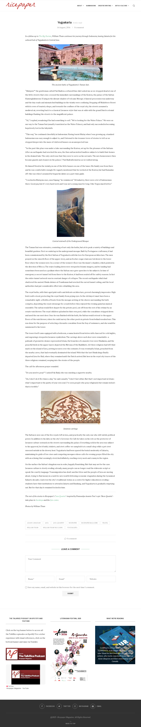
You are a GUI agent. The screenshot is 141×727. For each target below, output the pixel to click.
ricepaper (73, 523)
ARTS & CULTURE (121, 5)
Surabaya (39, 500)
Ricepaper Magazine (89, 523)
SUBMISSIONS (91, 5)
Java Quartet (60, 496)
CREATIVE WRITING (104, 5)
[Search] (133, 5)
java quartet (58, 523)
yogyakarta (72, 528)
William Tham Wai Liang (53, 528)
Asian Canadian (33, 523)
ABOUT (79, 5)
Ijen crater (54, 500)
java (47, 523)
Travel (105, 523)
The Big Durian (45, 36)
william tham (32, 528)
